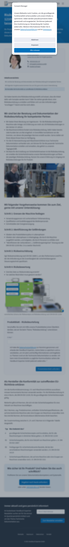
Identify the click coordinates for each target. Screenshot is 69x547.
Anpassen (34, 45)
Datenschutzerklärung (28, 29)
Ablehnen (34, 39)
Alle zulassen (35, 50)
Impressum (47, 29)
